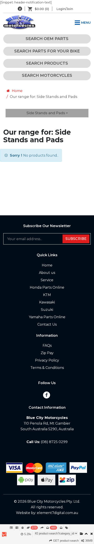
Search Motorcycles (47, 75)
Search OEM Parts (47, 38)
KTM (47, 295)
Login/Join (64, 9)
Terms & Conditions (47, 368)
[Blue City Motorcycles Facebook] (20, 9)
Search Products (47, 63)
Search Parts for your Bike (47, 51)
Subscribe (76, 239)
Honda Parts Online (47, 287)
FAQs (47, 345)
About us (47, 273)
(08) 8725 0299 (54, 442)
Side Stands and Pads (46, 113)
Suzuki (47, 310)
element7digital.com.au (57, 513)
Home (17, 91)
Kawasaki (47, 302)
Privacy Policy (47, 360)
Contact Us (47, 324)
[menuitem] (40, 9)
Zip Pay (47, 353)
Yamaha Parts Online (47, 317)
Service (47, 280)
